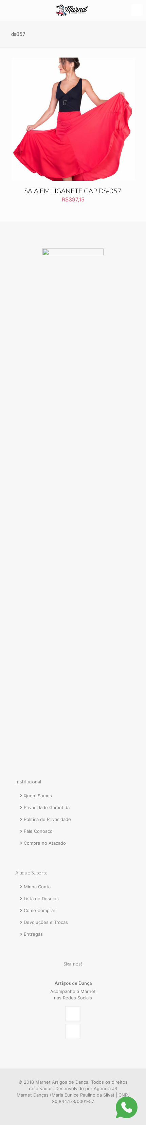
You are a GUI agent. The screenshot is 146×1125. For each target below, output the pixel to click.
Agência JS (105, 1088)
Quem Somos (38, 795)
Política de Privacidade (47, 819)
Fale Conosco (38, 831)
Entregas (33, 934)
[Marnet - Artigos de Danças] (73, 10)
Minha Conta (37, 886)
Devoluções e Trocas (46, 922)
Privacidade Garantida (47, 807)
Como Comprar (39, 910)
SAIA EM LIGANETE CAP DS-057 (73, 191)
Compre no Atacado (45, 843)
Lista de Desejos (41, 898)
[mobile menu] (137, 10)
